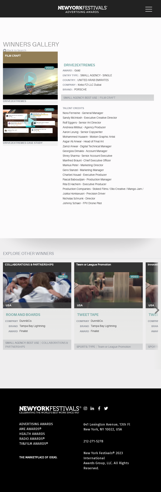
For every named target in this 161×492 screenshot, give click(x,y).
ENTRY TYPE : (71, 75)
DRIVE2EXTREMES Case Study (22, 142)
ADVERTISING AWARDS (36, 424)
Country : (69, 80)
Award (13, 331)
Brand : (68, 89)
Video (63, 276)
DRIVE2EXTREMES (14, 101)
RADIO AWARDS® (32, 439)
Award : (68, 70)
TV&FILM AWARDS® (33, 444)
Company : (70, 84)
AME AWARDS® (30, 429)
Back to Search (16, 50)
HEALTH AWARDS (32, 434)
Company (11, 321)
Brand (13, 326)
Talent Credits (73, 108)
